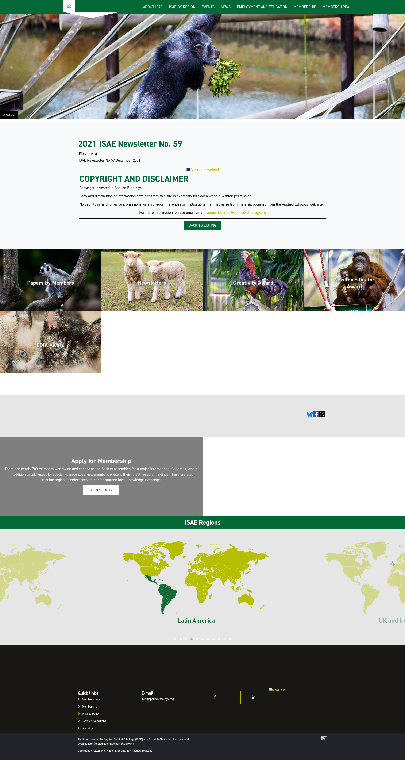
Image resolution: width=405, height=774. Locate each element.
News (226, 6)
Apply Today (101, 490)
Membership (305, 6)
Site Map (87, 728)
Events (208, 6)
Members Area (336, 6)
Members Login (91, 699)
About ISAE (153, 6)
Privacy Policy (91, 714)
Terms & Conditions (94, 721)
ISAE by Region (182, 6)
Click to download (205, 169)
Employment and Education (262, 6)
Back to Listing (202, 225)
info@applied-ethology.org (158, 699)
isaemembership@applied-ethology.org (235, 212)
